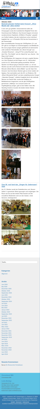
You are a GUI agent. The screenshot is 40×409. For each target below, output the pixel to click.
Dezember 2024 (6, 297)
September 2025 (7, 293)
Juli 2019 (4, 339)
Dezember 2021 (6, 331)
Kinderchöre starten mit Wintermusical (12, 390)
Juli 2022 (4, 322)
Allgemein (5, 273)
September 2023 (7, 314)
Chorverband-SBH (6, 377)
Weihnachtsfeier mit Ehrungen (9, 386)
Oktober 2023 (6, 312)
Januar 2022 (5, 329)
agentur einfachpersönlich (31, 403)
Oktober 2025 (6, 291)
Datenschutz (26, 402)
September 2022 (7, 320)
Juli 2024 (4, 303)
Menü (4, 18)
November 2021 (6, 333)
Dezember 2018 (6, 348)
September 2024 (7, 301)
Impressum (19, 402)
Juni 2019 (5, 341)
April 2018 (5, 354)
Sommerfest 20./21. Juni (8, 383)
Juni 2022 (5, 324)
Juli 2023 (4, 316)
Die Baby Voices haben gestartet (10, 385)
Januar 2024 (5, 310)
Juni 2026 (5, 284)
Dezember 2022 (6, 318)
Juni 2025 (5, 295)
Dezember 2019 (6, 335)
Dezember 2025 (6, 288)
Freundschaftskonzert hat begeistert (11, 388)
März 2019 (5, 345)
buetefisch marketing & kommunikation (12, 403)
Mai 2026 (4, 286)
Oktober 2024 (6, 299)
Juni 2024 (5, 305)
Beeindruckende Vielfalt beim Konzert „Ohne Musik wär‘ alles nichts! (19, 25)
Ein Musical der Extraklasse (14, 365)
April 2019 (5, 343)
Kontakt (13, 402)
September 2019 (7, 337)
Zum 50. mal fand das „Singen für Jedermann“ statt (19, 185)
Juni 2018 (5, 352)
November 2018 (6, 350)
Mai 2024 (4, 307)
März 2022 (5, 326)
